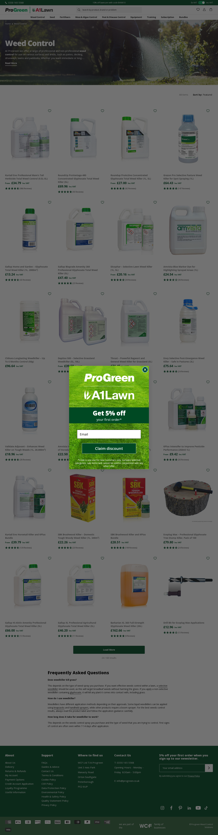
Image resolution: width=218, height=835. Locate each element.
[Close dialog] (145, 369)
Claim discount (109, 448)
